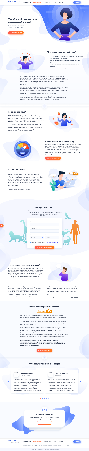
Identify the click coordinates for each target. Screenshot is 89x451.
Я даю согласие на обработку (44, 242)
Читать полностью (27, 384)
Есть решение (74, 297)
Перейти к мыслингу (44, 350)
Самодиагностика (37, 2)
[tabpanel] (27, 381)
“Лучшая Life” (47, 2)
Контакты (61, 2)
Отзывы (55, 2)
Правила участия (27, 2)
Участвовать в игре (16, 32)
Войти (77, 2)
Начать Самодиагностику (44, 247)
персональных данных (52, 242)
